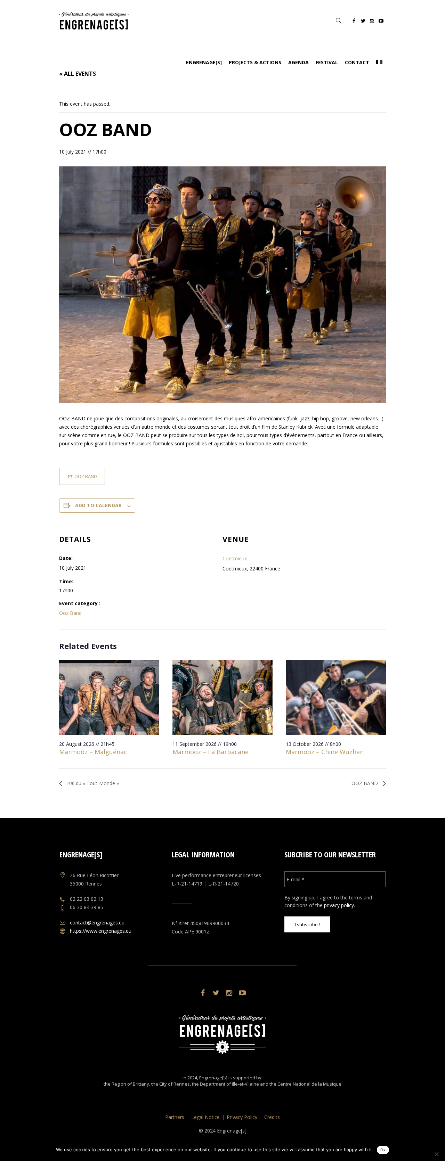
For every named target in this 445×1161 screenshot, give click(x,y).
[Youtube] (381, 21)
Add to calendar (98, 505)
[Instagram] (372, 21)
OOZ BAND (365, 783)
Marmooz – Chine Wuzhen (325, 752)
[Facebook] (353, 21)
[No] (436, 1154)
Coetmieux (234, 558)
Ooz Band (70, 613)
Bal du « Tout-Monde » (92, 783)
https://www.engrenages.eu (100, 931)
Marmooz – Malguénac (93, 752)
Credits (272, 1117)
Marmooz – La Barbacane (210, 752)
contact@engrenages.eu (97, 922)
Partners (174, 1117)
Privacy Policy (242, 1117)
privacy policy (339, 905)
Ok (383, 1149)
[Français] (379, 62)
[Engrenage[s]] (222, 1034)
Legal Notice (205, 1117)
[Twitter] (362, 21)
